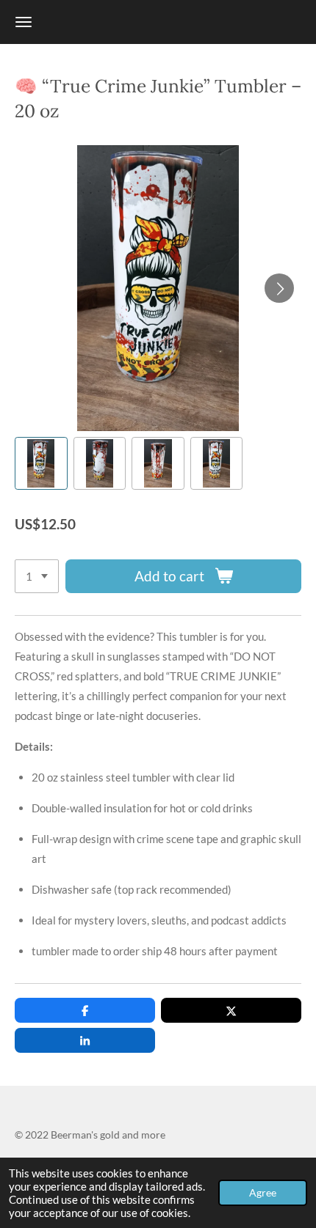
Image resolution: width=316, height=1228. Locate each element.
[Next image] (279, 288)
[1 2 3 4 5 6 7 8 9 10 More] (37, 576)
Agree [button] (262, 1193)
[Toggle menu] (23, 22)
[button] (41, 463)
